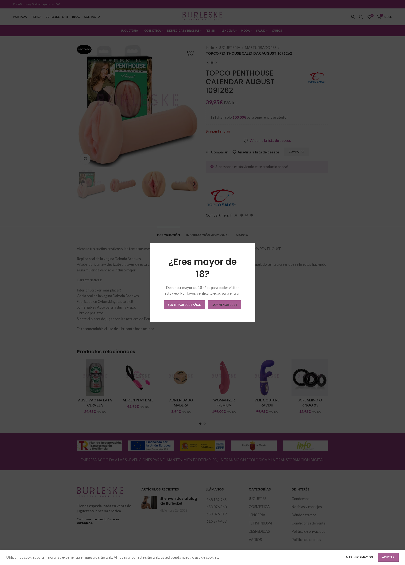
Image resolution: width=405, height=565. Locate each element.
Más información (360, 557)
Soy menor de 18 (224, 304)
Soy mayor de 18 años (184, 304)
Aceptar (388, 557)
